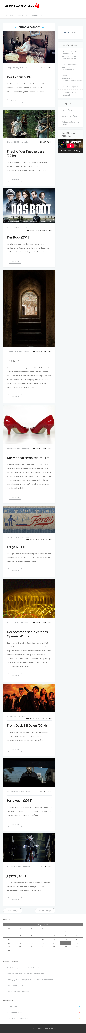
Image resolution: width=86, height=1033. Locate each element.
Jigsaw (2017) (16, 876)
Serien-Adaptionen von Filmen (38, 230)
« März (6, 955)
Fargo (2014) (16, 547)
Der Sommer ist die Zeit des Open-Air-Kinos (27, 634)
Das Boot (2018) (18, 237)
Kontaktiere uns (38, 15)
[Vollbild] (80, 151)
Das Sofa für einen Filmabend (69, 93)
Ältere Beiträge (12, 911)
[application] (70, 146)
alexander (23, 68)
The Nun (13, 361)
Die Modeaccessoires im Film (28, 458)
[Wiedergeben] (61, 151)
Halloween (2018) (19, 800)
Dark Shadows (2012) (70, 86)
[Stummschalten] (77, 151)
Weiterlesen (15, 101)
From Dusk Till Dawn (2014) (27, 725)
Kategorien (22, 15)
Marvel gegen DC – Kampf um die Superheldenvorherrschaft (72, 78)
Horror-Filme (45, 68)
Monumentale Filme (42, 351)
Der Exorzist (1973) (20, 77)
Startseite (9, 15)
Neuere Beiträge (45, 911)
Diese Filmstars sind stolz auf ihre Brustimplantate (69, 67)
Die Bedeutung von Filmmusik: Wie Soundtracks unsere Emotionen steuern (69, 55)
